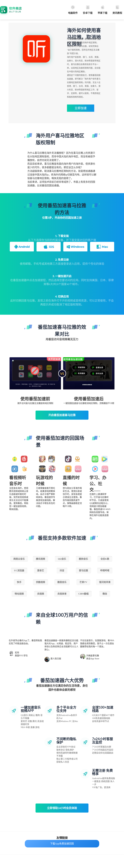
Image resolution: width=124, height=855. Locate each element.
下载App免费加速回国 (62, 843)
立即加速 (81, 108)
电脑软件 (73, 13)
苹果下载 (102, 13)
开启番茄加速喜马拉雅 (62, 415)
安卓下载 (88, 13)
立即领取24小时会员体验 (62, 808)
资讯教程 (117, 13)
